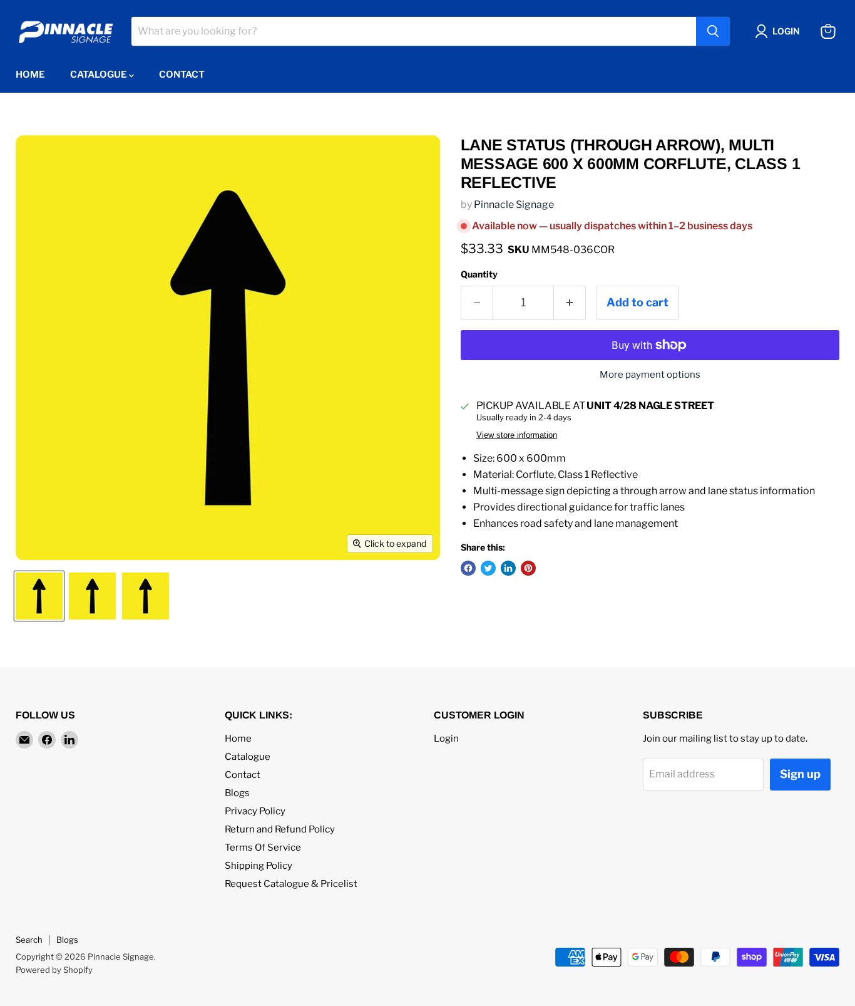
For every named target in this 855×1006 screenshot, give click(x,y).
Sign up (800, 773)
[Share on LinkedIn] (508, 568)
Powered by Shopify (54, 970)
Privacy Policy (255, 811)
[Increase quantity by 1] (570, 303)
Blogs (237, 793)
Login (446, 738)
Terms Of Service (263, 847)
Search (29, 940)
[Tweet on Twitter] (488, 568)
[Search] (713, 31)
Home (30, 74)
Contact (182, 74)
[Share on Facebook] (468, 568)
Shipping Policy (258, 865)
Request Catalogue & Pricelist (291, 883)
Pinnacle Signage (514, 204)
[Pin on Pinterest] (528, 568)
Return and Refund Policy (280, 829)
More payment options (650, 375)
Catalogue (99, 74)
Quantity (479, 274)
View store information (516, 435)
